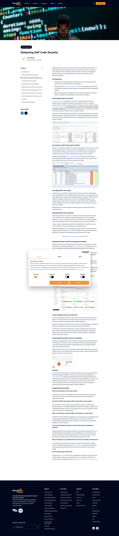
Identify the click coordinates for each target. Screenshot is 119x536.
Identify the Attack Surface (66, 505)
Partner (52, 3)
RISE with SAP (63, 508)
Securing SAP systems (57, 101)
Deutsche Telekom (96, 521)
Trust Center (79, 500)
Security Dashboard (48, 502)
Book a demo (100, 3)
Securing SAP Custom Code (66, 500)
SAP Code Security (26, 47)
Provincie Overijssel (96, 500)
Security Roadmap (48, 505)
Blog (77, 492)
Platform (27, 3)
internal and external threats (59, 107)
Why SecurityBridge (80, 494)
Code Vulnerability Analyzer (71, 86)
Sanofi (93, 497)
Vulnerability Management (50, 497)
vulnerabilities (61, 219)
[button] (42, 68)
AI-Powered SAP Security (49, 528)
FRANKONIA (95, 513)
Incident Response (64, 502)
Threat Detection (47, 513)
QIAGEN (94, 516)
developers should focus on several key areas (86, 459)
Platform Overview (48, 492)
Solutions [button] (35, 3)
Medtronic (94, 505)
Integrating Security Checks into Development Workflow (32, 87)
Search (93, 3)
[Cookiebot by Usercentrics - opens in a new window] (83, 252)
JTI (93, 508)
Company (60, 3)
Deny (59, 282)
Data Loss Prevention (49, 519)
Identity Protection (48, 516)
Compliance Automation (65, 497)
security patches (78, 445)
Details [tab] (59, 256)
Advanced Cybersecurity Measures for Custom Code (32, 90)
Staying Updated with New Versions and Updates (32, 96)
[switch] (52, 277)
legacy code (61, 455)
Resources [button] (43, 3)
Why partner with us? (80, 505)
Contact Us (78, 497)
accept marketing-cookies (72, 236)
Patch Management (48, 494)
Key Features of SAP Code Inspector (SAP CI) (32, 78)
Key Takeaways (25, 72)
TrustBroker (46, 526)
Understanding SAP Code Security (30, 75)
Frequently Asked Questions (28, 102)
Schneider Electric (96, 492)
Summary (24, 99)
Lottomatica (95, 502)
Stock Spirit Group (96, 494)
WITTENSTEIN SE (96, 511)
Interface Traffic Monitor (49, 508)
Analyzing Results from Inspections (30, 84)
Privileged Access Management (51, 511)
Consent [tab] (39, 256)
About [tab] (80, 256)
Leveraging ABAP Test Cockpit (29, 81)
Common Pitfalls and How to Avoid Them (32, 93)
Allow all (79, 282)
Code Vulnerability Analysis (50, 500)
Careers (78, 502)
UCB (93, 519)
